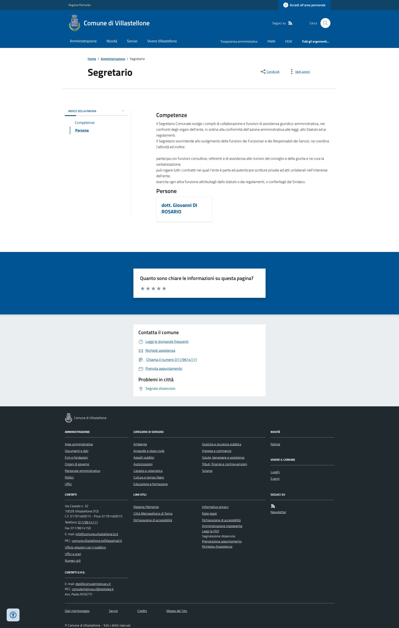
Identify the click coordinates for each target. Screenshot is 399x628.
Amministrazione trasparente (222, 525)
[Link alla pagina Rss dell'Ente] (273, 506)
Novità (112, 41)
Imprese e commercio (216, 450)
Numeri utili (73, 560)
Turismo (207, 470)
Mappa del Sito (176, 610)
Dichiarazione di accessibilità (152, 520)
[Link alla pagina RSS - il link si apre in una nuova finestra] (290, 23)
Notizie (275, 444)
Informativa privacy (215, 506)
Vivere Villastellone (162, 41)
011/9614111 (88, 522)
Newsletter (278, 511)
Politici (69, 477)
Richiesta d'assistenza (217, 546)
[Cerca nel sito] (323, 23)
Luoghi (275, 471)
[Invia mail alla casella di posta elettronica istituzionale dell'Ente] (96, 534)
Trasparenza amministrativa (238, 41)
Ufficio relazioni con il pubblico (85, 547)
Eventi (275, 478)
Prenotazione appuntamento (222, 541)
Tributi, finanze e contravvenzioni (224, 464)
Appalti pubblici (143, 457)
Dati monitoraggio (77, 610)
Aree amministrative (79, 444)
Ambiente (140, 444)
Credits (142, 610)
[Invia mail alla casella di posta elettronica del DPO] (93, 583)
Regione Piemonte (80, 5)
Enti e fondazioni (76, 457)
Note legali (209, 513)
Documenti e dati (76, 450)
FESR (288, 41)
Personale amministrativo (82, 470)
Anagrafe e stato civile (148, 450)
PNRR (271, 41)
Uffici (68, 483)
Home (92, 58)
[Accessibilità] (13, 615)
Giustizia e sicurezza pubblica (221, 444)
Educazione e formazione (150, 483)
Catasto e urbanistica (148, 470)
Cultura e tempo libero (148, 477)
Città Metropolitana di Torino (152, 513)
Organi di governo (77, 464)
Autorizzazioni (143, 464)
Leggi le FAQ (210, 531)
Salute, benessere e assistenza (223, 457)
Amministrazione (83, 41)
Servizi (132, 41)
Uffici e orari (73, 553)
